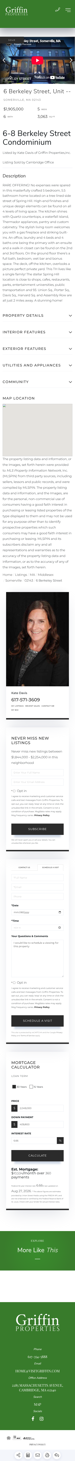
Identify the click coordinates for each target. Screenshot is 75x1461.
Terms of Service (28, 1035)
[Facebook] (33, 1418)
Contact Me (48, 706)
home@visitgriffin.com (37, 1371)
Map (37, 1404)
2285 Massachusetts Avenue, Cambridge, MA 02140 (37, 1387)
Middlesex (46, 575)
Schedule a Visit (50, 867)
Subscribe (37, 829)
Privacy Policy (42, 815)
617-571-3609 (25, 700)
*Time (15, 920)
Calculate (37, 1155)
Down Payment (22, 1117)
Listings (21, 575)
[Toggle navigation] (68, 10)
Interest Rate (21, 1133)
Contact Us (24, 867)
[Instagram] (41, 1418)
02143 (28, 580)
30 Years (22, 1086)
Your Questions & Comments (29, 936)
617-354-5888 (37, 1356)
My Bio (14, 710)
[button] (5, 60)
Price (15, 1101)
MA (32, 575)
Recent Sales (32, 706)
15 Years (38, 1086)
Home (7, 575)
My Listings (17, 706)
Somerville (13, 580)
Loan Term (19, 1076)
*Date (14, 905)
